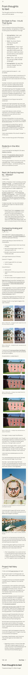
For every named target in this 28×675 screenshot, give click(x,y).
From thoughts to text (12, 665)
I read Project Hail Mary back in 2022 (11, 606)
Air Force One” (11, 194)
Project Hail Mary (9, 567)
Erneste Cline (11, 218)
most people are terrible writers (13, 106)
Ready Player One (6, 183)
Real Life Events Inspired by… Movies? (13, 173)
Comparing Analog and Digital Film (12, 229)
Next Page (22, 660)
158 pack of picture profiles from (17, 282)
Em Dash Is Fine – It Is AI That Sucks (12, 22)
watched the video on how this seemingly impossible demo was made (13, 155)
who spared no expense (10, 604)
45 (6, 660)
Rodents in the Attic (11, 146)
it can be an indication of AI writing (15, 86)
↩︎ (21, 213)
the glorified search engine (13, 126)
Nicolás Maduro (6, 198)
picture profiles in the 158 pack (18, 350)
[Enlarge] (24, 306)
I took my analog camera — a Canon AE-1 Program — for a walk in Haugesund (13, 235)
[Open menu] (3, 1)
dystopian (17, 210)
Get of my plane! (9, 195)
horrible (4, 192)
